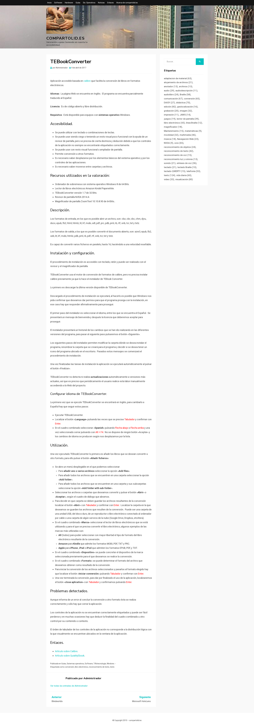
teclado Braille (186, 167)
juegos (170, 118)
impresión (171, 114)
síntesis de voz (186, 163)
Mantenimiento (174, 131)
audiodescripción (186, 90)
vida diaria (183, 175)
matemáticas (193, 131)
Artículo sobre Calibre (66, 651)
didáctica (183, 102)
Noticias (101, 3)
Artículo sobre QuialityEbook (69, 655)
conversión (69, 667)
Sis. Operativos (89, 3)
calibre (87, 80)
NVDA (168, 143)
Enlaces (110, 3)
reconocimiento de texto (99, 667)
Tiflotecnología (100, 664)
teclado (170, 167)
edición (170, 106)
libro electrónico (81, 667)
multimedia (188, 135)
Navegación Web (187, 139)
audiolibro (171, 94)
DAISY (169, 102)
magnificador (173, 127)
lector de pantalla (188, 118)
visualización (184, 179)
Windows (110, 664)
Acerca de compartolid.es (127, 3)
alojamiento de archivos (178, 82)
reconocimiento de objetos (180, 147)
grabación (171, 110)
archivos (185, 86)
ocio (178, 143)
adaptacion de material (178, 78)
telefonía (193, 171)
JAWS (185, 114)
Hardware (69, 3)
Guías (78, 3)
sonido (170, 163)
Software (58, 3)
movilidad (171, 135)
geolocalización (187, 106)
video (169, 179)
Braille (185, 94)
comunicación (173, 98)
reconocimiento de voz (178, 155)
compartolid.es (65, 38)
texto (112, 667)
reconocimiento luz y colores (181, 159)
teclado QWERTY (174, 171)
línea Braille (194, 122)
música (170, 139)
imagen (186, 110)
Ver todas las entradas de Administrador (69, 686)
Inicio (49, 3)
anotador (171, 86)
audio (169, 90)
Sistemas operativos (75, 664)
